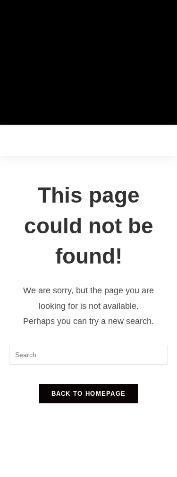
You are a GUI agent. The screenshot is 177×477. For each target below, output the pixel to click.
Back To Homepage (88, 393)
